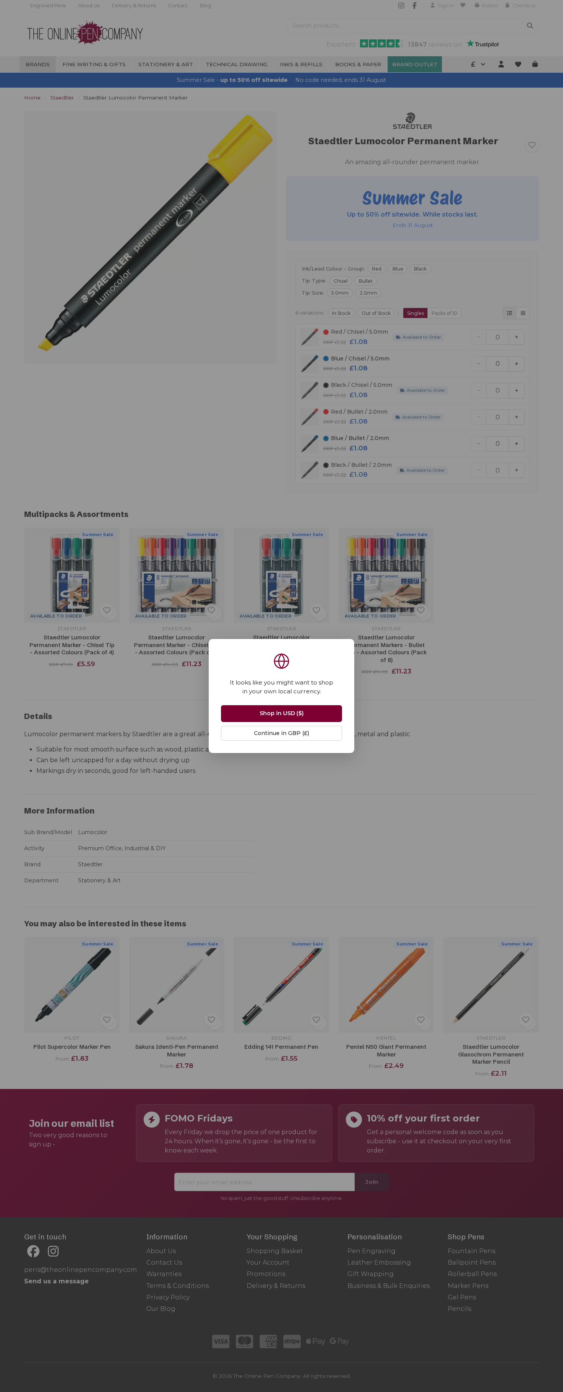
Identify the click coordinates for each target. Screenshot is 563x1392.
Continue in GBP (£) (281, 733)
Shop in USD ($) (282, 713)
